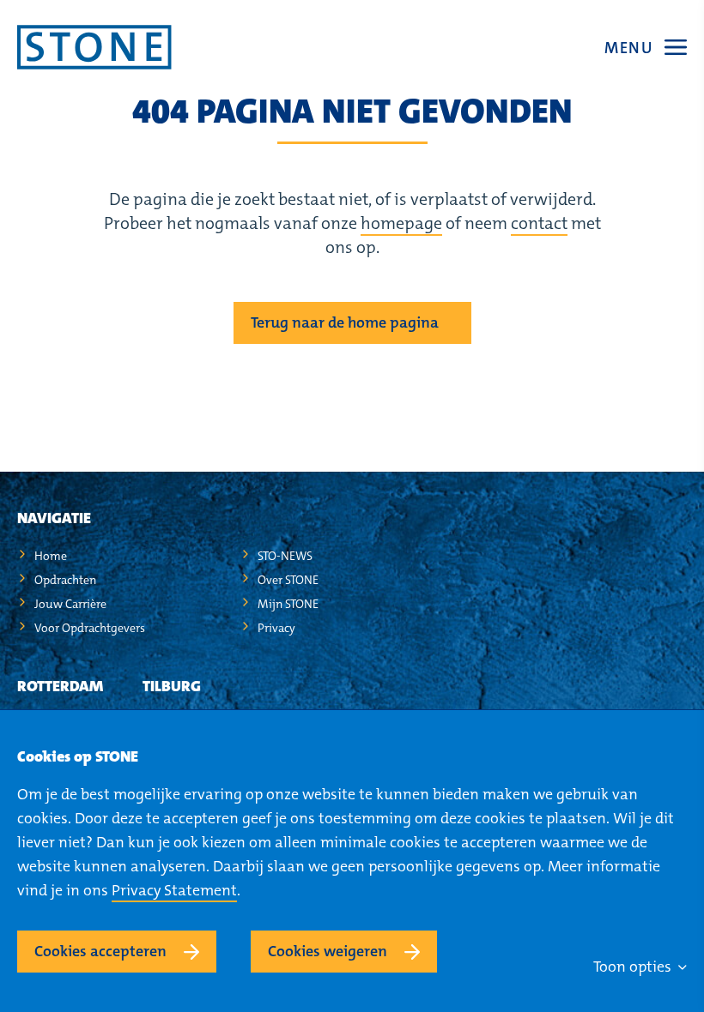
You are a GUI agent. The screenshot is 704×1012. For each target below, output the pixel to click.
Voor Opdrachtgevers (89, 628)
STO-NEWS (285, 555)
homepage (401, 223)
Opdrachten (65, 579)
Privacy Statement (174, 890)
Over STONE (288, 579)
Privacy (276, 628)
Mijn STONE (288, 603)
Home (50, 555)
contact (539, 223)
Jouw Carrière (70, 603)
